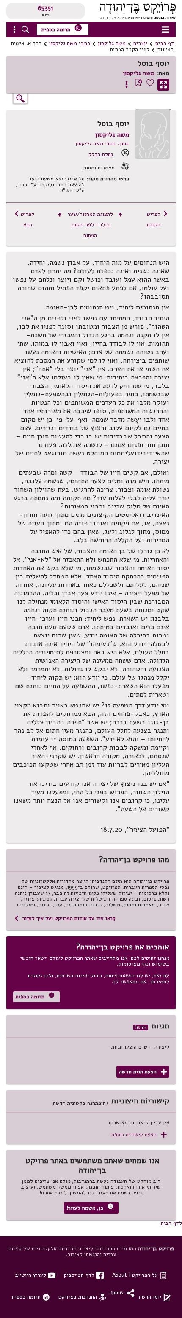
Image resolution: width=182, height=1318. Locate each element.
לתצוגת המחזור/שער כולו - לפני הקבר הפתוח (90, 224)
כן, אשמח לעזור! (89, 1207)
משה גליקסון (112, 43)
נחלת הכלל (100, 154)
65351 (45, 8)
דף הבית (164, 43)
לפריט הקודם (157, 219)
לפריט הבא (24, 219)
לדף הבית (171, 1223)
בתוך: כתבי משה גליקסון (102, 143)
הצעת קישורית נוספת (139, 1135)
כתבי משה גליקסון (69, 43)
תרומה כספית (61, 28)
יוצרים (140, 43)
